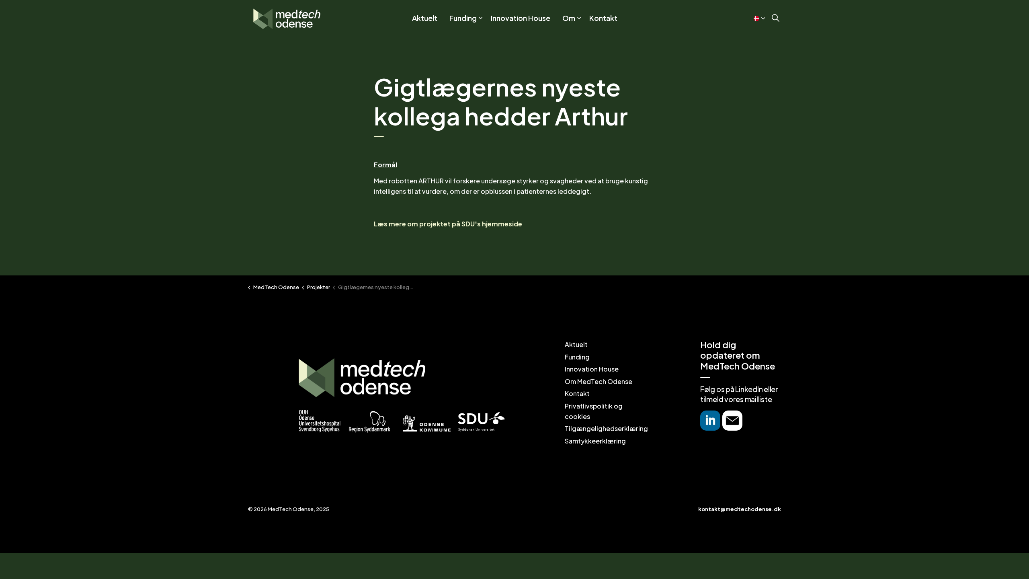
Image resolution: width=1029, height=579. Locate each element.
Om (568, 18)
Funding (463, 18)
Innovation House (520, 18)
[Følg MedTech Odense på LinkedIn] (710, 421)
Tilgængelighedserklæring (606, 428)
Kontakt (603, 18)
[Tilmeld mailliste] (732, 421)
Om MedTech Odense (598, 381)
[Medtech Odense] (287, 18)
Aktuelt (424, 18)
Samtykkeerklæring (595, 441)
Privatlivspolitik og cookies (594, 411)
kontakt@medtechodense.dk (739, 509)
